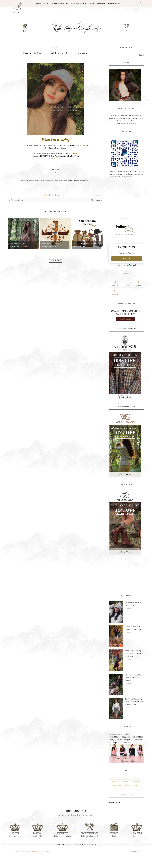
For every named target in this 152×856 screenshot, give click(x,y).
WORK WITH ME (114, 3)
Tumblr (138, 285)
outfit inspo (135, 782)
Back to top (135, 851)
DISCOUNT (101, 3)
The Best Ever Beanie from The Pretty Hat (134, 603)
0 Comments (98, 195)
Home (38, 3)
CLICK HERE (55, 159)
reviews (127, 785)
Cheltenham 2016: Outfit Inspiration (53, 245)
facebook (115, 294)
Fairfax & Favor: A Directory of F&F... (19, 245)
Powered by (121, 265)
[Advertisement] (126, 198)
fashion (137, 778)
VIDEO (91, 3)
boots (120, 778)
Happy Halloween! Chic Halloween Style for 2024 (133, 628)
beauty (112, 778)
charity (55, 48)
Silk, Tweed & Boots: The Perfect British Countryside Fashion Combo (134, 701)
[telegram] (49, 195)
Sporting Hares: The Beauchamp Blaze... (83, 245)
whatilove (136, 785)
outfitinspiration (116, 785)
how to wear (114, 782)
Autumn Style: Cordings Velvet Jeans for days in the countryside (134, 653)
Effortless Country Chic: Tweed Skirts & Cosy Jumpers (133, 677)
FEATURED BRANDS (78, 3)
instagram (114, 285)
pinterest (126, 285)
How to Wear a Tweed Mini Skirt (119, 734)
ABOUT (46, 3)
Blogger (93, 844)
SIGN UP (126, 258)
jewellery (125, 782)
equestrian (128, 778)
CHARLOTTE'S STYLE (60, 3)
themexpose (33, 851)
